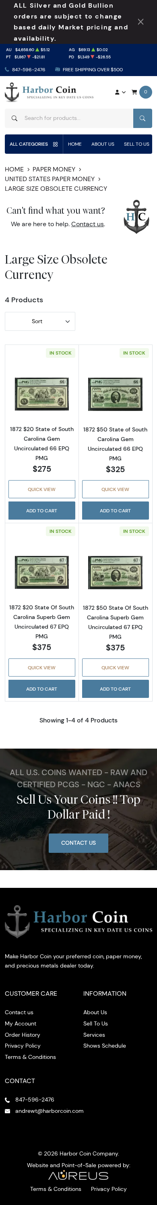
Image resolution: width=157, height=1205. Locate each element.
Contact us (87, 224)
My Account (20, 1023)
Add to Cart (41, 511)
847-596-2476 (28, 69)
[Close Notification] (140, 22)
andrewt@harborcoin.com (49, 1110)
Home (75, 144)
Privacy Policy (23, 1045)
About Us (102, 144)
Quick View (42, 489)
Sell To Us (136, 144)
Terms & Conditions (30, 1057)
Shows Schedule (104, 1045)
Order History (22, 1034)
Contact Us (78, 842)
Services (94, 1034)
